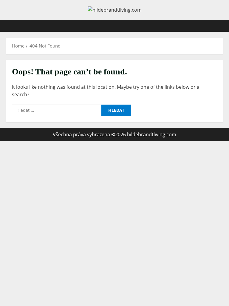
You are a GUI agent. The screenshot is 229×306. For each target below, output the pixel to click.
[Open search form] (221, 26)
